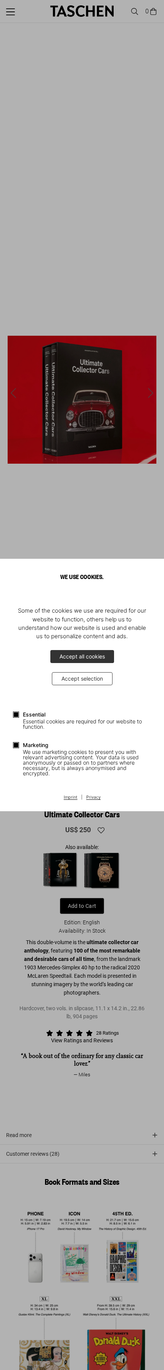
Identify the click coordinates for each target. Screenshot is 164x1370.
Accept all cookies (82, 656)
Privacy (93, 797)
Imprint (70, 797)
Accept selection (82, 678)
